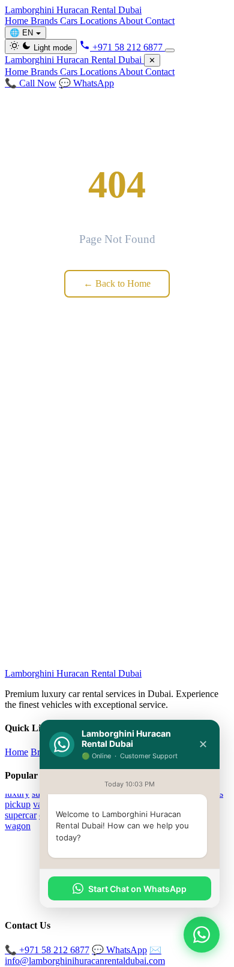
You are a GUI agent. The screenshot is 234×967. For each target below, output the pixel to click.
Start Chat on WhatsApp (137, 889)
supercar (21, 815)
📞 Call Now (30, 83)
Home (18, 21)
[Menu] (170, 50)
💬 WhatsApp (86, 83)
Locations (99, 21)
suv (38, 793)
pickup (18, 804)
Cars (70, 21)
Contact (160, 21)
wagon (18, 826)
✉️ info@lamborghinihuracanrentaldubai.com (85, 955)
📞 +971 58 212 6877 (47, 950)
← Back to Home (117, 283)
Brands (45, 21)
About (132, 21)
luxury (17, 793)
